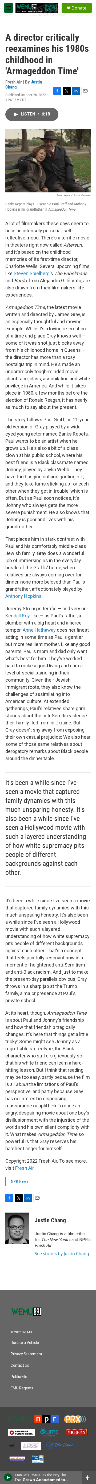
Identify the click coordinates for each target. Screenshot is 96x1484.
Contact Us (20, 1365)
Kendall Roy (17, 615)
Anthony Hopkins (23, 596)
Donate (78, 8)
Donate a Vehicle (25, 1343)
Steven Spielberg (31, 273)
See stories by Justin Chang (62, 1253)
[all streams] (89, 1477)
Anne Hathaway (39, 630)
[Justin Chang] (17, 1228)
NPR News (20, 1181)
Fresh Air (24, 1168)
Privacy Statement (26, 1354)
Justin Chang (50, 1220)
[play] (8, 1477)
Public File (19, 1377)
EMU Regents (22, 1388)
